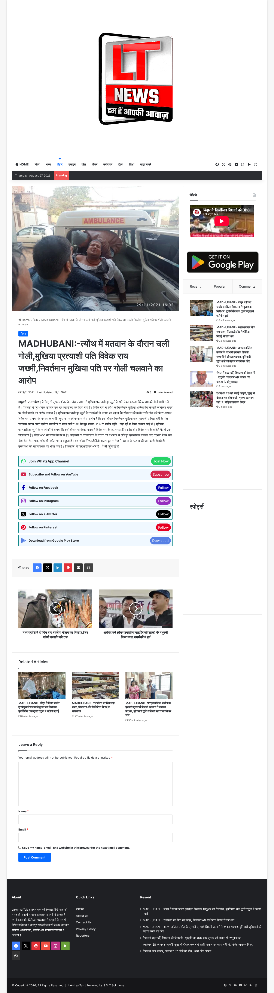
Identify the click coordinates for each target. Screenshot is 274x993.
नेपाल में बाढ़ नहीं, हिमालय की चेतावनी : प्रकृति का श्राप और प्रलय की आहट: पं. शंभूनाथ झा (235, 377)
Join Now (161, 461)
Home (24, 164)
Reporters (82, 935)
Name (23, 811)
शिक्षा (131, 164)
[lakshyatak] (137, 79)
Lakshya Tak (76, 985)
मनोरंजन (107, 164)
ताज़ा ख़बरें (145, 164)
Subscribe (161, 474)
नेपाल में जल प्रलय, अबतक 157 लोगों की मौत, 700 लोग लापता (177, 951)
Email (23, 829)
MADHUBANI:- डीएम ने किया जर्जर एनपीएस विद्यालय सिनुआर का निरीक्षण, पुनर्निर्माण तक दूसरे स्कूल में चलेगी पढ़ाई (39, 707)
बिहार (60, 164)
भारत (48, 164)
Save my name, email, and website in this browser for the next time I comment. (76, 847)
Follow (163, 488)
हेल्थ (120, 164)
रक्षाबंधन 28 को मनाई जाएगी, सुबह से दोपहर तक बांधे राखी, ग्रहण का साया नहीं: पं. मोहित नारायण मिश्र (235, 397)
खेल (84, 164)
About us (82, 915)
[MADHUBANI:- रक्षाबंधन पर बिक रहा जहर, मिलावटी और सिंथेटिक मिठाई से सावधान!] (95, 685)
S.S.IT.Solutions (113, 985)
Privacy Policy (86, 929)
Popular (220, 286)
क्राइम (72, 164)
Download (160, 540)
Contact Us (84, 922)
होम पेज (80, 909)
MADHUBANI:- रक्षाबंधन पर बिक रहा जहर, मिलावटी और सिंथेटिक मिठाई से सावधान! (93, 707)
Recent (195, 286)
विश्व (37, 164)
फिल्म (94, 164)
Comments (247, 286)
